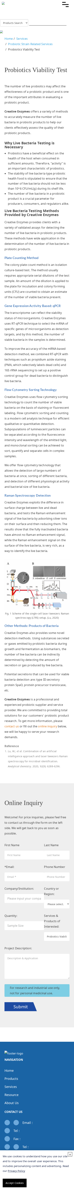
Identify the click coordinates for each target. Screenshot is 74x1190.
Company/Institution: (19, 889)
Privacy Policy (16, 1171)
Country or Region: (51, 891)
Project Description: (18, 948)
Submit (20, 1007)
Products (11, 1078)
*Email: (9, 867)
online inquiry (47, 726)
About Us (11, 1103)
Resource (11, 1095)
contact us (11, 726)
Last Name (51, 845)
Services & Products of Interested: (52, 921)
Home (8, 39)
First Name (11, 845)
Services (22, 39)
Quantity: (10, 916)
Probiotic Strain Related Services (30, 44)
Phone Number (54, 867)
